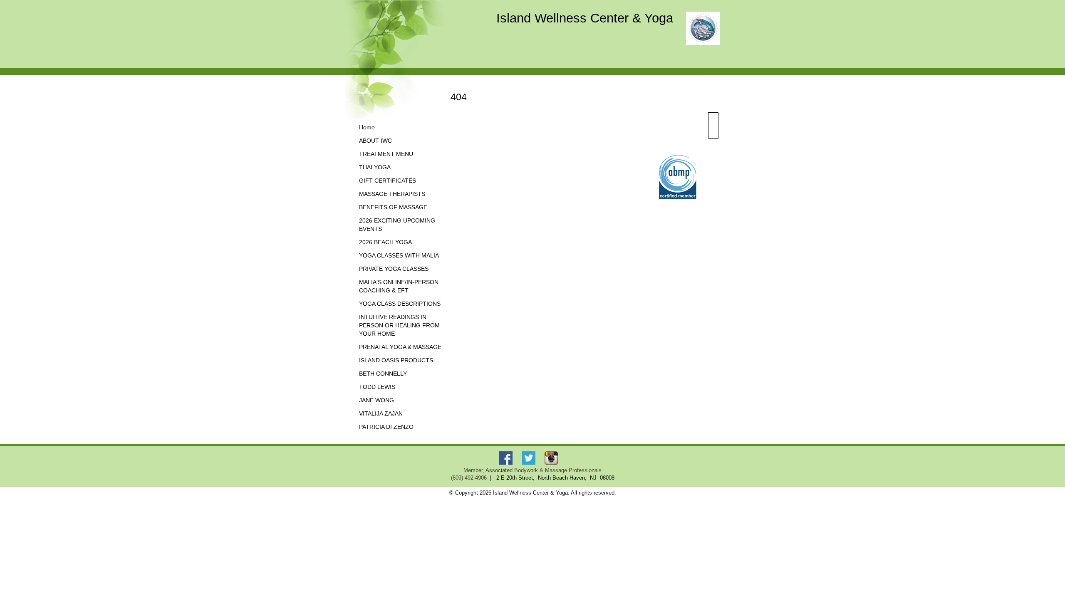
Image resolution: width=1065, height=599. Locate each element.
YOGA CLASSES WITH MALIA (399, 255)
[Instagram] (552, 457)
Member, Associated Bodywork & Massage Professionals (532, 470)
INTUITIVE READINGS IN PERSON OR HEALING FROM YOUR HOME (399, 325)
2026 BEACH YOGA (385, 242)
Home (367, 127)
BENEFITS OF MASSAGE (393, 207)
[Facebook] (507, 457)
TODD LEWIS (377, 387)
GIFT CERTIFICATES (387, 181)
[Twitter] (529, 457)
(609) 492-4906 (469, 478)
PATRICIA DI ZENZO (386, 427)
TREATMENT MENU (386, 154)
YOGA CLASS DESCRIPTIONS (400, 304)
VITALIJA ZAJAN (381, 414)
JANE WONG (376, 400)
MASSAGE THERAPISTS (392, 194)
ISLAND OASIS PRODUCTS (396, 360)
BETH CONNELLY (383, 374)
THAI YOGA (375, 167)
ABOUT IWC (375, 141)
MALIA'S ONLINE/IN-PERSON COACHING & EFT (398, 286)
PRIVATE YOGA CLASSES (393, 269)
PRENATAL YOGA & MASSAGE (400, 347)
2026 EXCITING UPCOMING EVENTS (397, 225)
